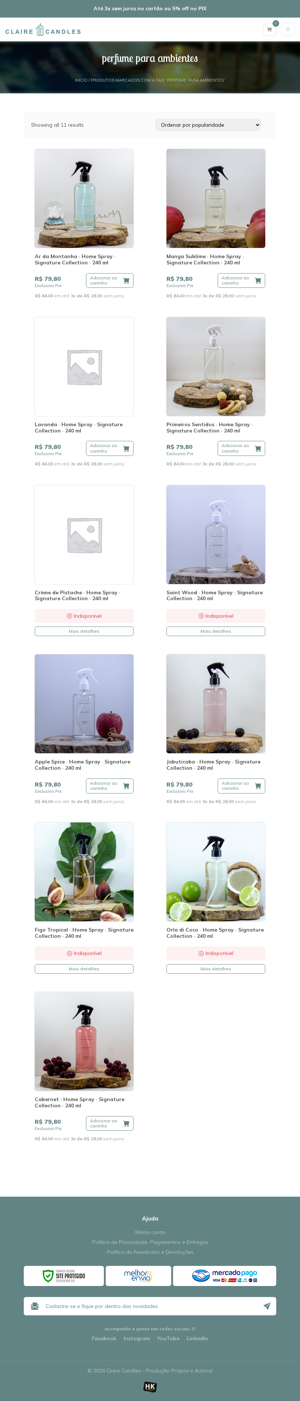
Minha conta (150, 1232)
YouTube (168, 1338)
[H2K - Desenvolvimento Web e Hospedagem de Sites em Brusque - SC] (150, 1387)
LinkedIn (197, 1338)
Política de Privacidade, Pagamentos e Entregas (150, 1242)
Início (81, 80)
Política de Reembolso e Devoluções (150, 1252)
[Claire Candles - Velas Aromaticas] (42, 29)
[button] (110, 280)
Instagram (137, 1338)
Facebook (104, 1338)
